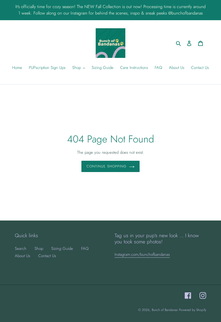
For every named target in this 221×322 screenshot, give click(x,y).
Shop (38, 248)
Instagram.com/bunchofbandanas (142, 254)
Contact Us (47, 256)
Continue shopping (106, 166)
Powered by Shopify (192, 309)
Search (20, 248)
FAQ (85, 248)
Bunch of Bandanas (165, 309)
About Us (22, 256)
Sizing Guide (62, 248)
